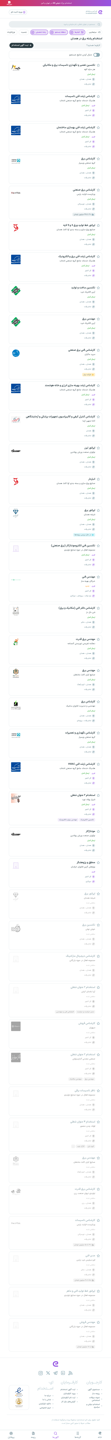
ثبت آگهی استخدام (20, 45)
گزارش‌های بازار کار (68, 1401)
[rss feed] (70, 1373)
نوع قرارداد (11, 32)
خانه (100, 1437)
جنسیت (24, 32)
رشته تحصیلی (41, 32)
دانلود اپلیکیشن (45, 1403)
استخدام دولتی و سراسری (93, 1406)
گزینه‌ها (78, 1437)
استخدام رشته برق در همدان (86, 39)
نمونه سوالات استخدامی (94, 1399)
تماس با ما (47, 1399)
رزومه (33, 1437)
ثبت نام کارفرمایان (68, 1397)
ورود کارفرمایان (69, 1393)
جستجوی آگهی (94, 1389)
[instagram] (40, 1373)
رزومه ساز (96, 1393)
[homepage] (55, 1364)
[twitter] (48, 1373)
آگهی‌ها (55, 1437)
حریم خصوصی (45, 1407)
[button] (94, 32)
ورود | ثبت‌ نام (17, 12)
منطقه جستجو (60, 32)
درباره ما (48, 1395)
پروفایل (11, 1437)
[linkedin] (63, 1373)
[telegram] (55, 1373)
